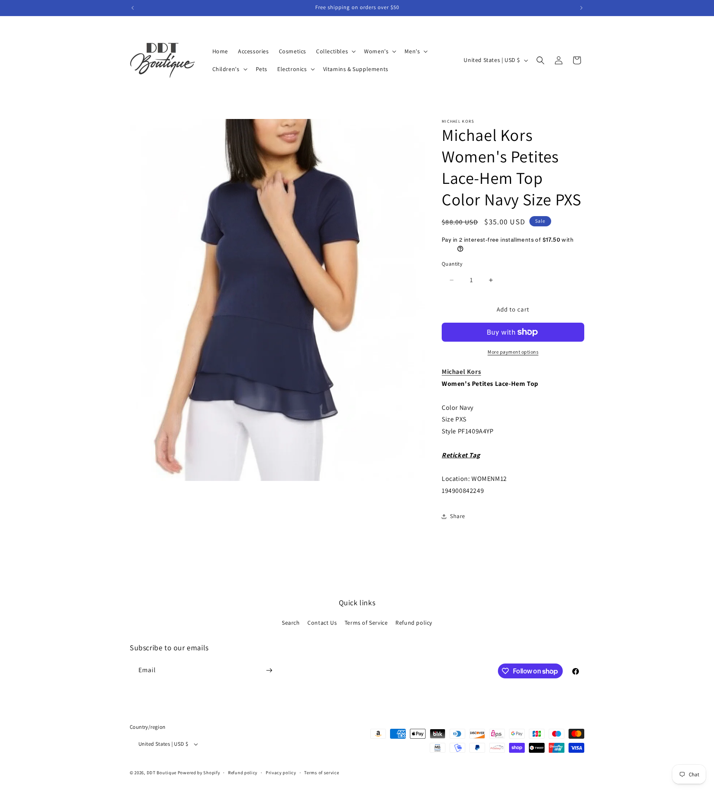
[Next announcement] (581, 8)
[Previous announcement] (133, 8)
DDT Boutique (161, 773)
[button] (335, 51)
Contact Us (322, 623)
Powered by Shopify (199, 773)
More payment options (513, 352)
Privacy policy (281, 772)
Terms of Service (366, 623)
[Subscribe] (269, 670)
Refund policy (413, 623)
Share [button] (457, 516)
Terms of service (321, 772)
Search (291, 623)
